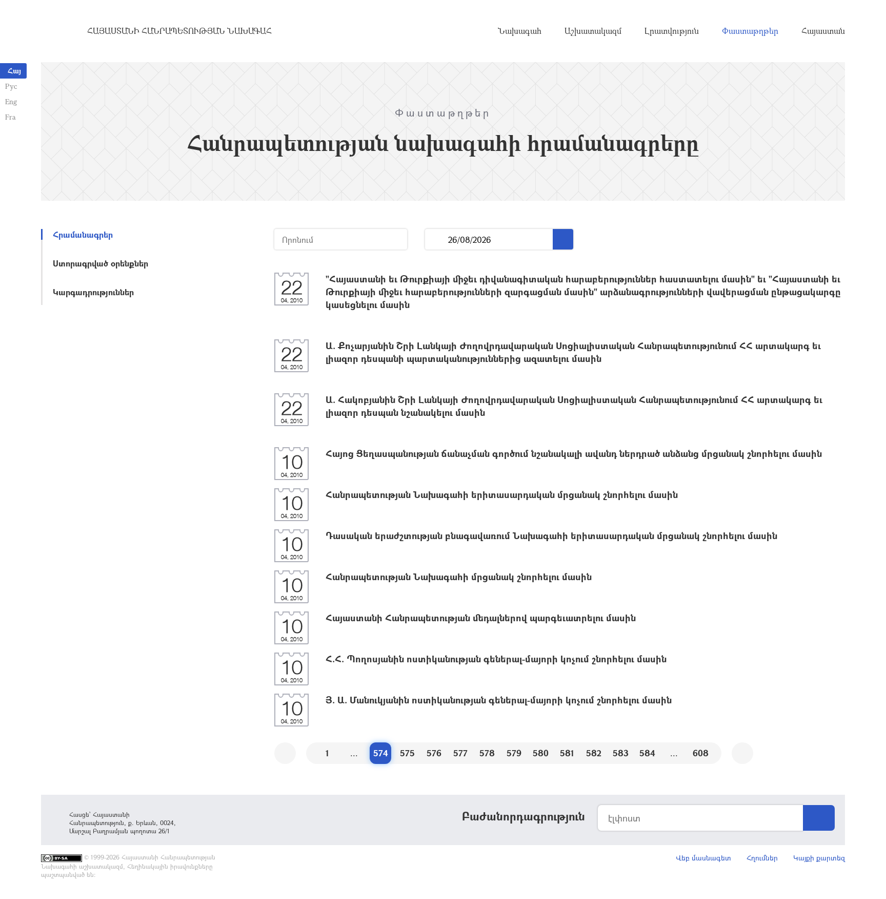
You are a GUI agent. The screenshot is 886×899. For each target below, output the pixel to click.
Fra (10, 117)
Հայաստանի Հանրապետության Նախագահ (179, 30)
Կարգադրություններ (93, 291)
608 (701, 753)
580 (541, 753)
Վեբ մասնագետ (703, 858)
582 (593, 753)
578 (487, 753)
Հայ (14, 70)
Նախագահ (519, 30)
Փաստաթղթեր (750, 30)
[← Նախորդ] (285, 753)
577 (460, 753)
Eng (11, 101)
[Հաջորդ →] (742, 753)
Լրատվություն (672, 30)
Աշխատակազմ (593, 30)
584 (647, 753)
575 (407, 753)
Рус (11, 86)
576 (434, 753)
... (436, 239)
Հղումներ (762, 858)
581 (567, 753)
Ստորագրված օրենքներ (100, 263)
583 (621, 753)
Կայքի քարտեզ (819, 858)
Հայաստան (823, 30)
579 (514, 753)
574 (380, 753)
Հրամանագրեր (83, 234)
